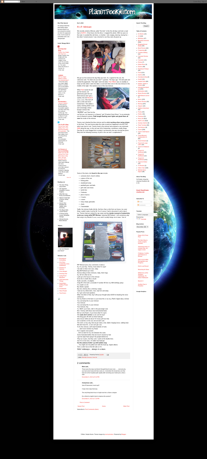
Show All (69, 177)
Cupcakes (141, 60)
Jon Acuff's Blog (63, 124)
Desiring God (63, 273)
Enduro (140, 66)
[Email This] (79, 355)
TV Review (141, 165)
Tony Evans (62, 293)
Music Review (142, 101)
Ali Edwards (62, 288)
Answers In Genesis (62, 268)
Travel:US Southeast (141, 158)
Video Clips (141, 168)
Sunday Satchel (142, 123)
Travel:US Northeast (141, 151)
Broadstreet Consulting (62, 259)
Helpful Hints (142, 81)
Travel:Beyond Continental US (142, 136)
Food (139, 72)
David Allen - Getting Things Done (63, 285)
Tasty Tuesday (142, 125)
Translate (143, 219)
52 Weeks (141, 34)
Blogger (123, 434)
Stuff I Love (141, 120)
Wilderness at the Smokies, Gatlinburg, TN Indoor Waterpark (143, 275)
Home (104, 406)
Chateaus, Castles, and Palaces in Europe (143, 254)
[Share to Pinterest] (87, 355)
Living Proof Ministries (62, 276)
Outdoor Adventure (143, 108)
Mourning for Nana (143, 269)
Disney (140, 62)
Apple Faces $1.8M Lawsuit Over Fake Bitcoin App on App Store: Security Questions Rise (63, 156)
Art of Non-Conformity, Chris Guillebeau (64, 264)
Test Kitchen (141, 127)
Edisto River (141, 64)
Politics (140, 114)
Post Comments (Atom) (92, 409)
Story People (63, 291)
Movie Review (142, 93)
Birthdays (140, 38)
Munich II (140, 281)
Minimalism (141, 91)
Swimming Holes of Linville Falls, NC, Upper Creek (143, 248)
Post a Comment (84, 402)
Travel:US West (142, 162)
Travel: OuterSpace (143, 131)
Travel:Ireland (142, 141)
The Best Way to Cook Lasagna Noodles (142, 241)
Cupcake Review (143, 56)
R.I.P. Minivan (84, 27)
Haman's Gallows (63, 103)
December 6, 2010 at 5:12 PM (90, 377)
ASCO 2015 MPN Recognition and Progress (143, 261)
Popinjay (140, 116)
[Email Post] (107, 354)
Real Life (95, 357)
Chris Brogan (63, 271)
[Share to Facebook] (85, 355)
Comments (142, 205)
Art (139, 36)
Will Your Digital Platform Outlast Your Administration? (63, 78)
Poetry (140, 112)
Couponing (141, 50)
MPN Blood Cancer (143, 95)
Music (139, 99)
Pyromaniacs (62, 101)
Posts (140, 202)
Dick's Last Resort (143, 266)
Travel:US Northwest (141, 155)
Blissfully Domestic (87, 357)
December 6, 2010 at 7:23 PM (90, 398)
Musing (140, 103)
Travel (140, 129)
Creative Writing (142, 52)
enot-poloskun (109, 434)
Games (140, 75)
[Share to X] (83, 355)
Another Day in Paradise (142, 285)
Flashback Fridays (143, 69)
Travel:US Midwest (143, 147)
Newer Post (81, 406)
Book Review (142, 48)
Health (140, 79)
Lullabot (60, 75)
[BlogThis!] (81, 355)
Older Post (126, 406)
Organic (140, 106)
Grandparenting (142, 77)
